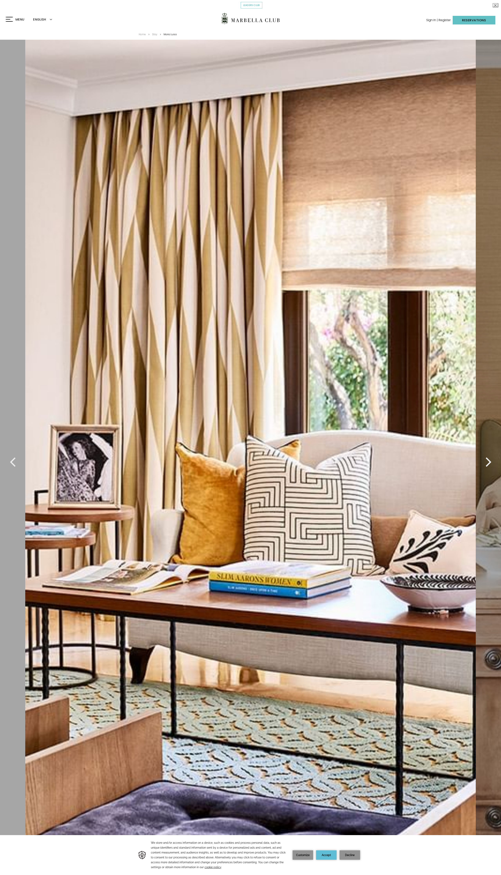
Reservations (474, 20)
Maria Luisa (170, 34)
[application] (250, 855)
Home (142, 34)
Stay (154, 34)
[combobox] (47, 19)
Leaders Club (252, 5)
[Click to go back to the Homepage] (251, 18)
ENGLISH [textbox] (39, 19)
